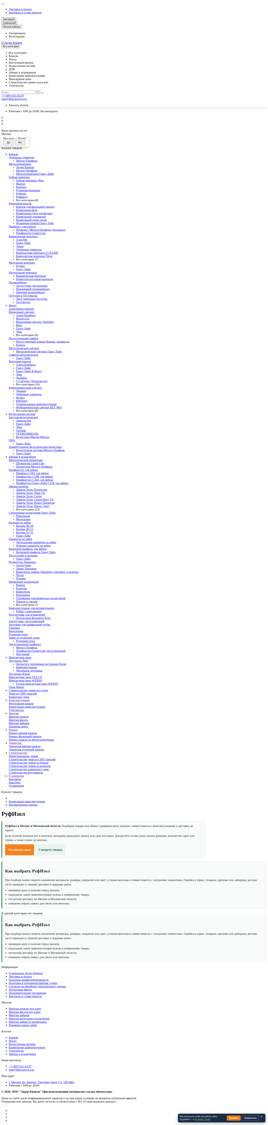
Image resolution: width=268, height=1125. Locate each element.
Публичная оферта (20, 989)
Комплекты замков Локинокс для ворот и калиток (47, 571)
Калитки (21, 588)
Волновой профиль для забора (27, 548)
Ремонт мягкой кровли (23, 733)
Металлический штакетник (26, 460)
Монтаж (14, 713)
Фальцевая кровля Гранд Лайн (35, 223)
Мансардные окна (20, 657)
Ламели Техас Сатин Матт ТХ (35, 499)
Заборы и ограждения (22, 456)
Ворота (20, 585)
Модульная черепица (22, 262)
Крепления (23, 594)
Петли (20, 575)
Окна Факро (16, 687)
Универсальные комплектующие (36, 404)
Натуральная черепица (23, 272)
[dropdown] (2, 4)
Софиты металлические (23, 354)
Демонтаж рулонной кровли (26, 749)
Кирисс (20, 344)
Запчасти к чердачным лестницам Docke (41, 664)
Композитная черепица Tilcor (34, 256)
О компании (16, 775)
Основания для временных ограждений (40, 598)
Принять (233, 1118)
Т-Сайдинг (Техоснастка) (31, 381)
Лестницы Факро (19, 673)
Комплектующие (26, 667)
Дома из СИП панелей (23, 693)
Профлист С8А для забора (32, 473)
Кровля (13, 154)
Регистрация (16, 36)
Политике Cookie (202, 1119)
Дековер (21, 391)
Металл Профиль (26, 160)
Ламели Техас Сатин (29, 496)
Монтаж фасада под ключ (24, 1012)
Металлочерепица (20, 164)
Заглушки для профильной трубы (29, 624)
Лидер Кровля (25, 167)
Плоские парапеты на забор (33, 545)
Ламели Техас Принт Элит (32, 506)
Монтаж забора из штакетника (28, 1021)
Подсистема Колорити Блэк (33, 618)
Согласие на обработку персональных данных (37, 986)
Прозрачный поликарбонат (33, 289)
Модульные (23, 519)
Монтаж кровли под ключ (25, 1008)
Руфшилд (22, 196)
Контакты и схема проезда (25, 12)
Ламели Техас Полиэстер (31, 489)
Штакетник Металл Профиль (34, 466)
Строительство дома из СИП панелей (32, 759)
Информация (9, 967)
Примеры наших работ (23, 1025)
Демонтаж (15, 743)
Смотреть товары (50, 849)
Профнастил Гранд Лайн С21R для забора (42, 483)
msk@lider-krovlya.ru (14, 99)
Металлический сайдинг (24, 348)
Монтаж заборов (19, 723)
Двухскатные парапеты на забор (36, 542)
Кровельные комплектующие (27, 706)
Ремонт (13, 729)
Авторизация (17, 33)
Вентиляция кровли (21, 703)
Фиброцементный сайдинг (25, 387)
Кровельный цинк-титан (31, 219)
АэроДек (21, 239)
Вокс (19, 325)
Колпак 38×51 (24, 529)
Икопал (20, 183)
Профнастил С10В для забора (34, 476)
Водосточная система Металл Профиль (40, 450)
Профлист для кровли (22, 226)
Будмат (20, 266)
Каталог (6, 1031)
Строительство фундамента (26, 772)
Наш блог (15, 782)
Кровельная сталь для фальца (34, 213)
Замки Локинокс (26, 568)
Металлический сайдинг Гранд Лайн (39, 351)
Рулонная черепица (28, 190)
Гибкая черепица (19, 177)
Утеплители (16, 710)
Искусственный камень (23, 338)
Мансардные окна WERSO (25, 680)
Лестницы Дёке (18, 660)
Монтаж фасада (18, 719)
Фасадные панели (20, 361)
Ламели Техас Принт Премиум (35, 502)
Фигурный (23, 654)
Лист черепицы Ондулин (31, 298)
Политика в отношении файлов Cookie (33, 983)
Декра (20, 246)
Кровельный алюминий (31, 216)
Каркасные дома (19, 696)
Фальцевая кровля (20, 203)
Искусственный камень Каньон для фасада (42, 341)
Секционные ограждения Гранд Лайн (32, 512)
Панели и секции (27, 601)
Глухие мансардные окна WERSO (37, 683)
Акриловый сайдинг (21, 308)
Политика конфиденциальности (29, 979)
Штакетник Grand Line (30, 463)
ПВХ (12, 440)
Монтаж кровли (19, 716)
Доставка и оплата (20, 9)
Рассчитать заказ (19, 849)
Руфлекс (21, 193)
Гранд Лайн (23, 243)
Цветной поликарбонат (30, 292)
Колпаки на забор (20, 522)
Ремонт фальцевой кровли (25, 736)
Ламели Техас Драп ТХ (30, 493)
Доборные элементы (21, 157)
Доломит (21, 377)
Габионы (14, 627)
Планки (21, 578)
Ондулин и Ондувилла (23, 295)
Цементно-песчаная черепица (34, 279)
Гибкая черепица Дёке (30, 180)
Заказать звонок (18, 105)
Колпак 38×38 (24, 525)
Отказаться (250, 1118)
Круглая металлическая (23, 417)
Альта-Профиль (26, 315)
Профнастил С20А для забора (34, 479)
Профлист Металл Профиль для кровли (40, 229)
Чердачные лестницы (29, 670)
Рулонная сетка (18, 634)
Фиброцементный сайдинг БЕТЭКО (39, 407)
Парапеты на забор (20, 539)
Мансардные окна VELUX (25, 677)
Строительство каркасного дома (29, 769)
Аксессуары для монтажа (31, 285)
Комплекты (23, 591)
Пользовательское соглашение (27, 993)
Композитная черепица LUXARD (37, 252)
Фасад (12, 305)
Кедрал (20, 397)
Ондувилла (23, 302)
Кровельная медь (26, 210)
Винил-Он (22, 318)
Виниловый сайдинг (22, 312)
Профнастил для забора (23, 469)
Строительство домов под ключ (28, 690)
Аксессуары (23, 565)
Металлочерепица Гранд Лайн (35, 173)
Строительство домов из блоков (28, 762)
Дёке (19, 331)
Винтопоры (16, 631)
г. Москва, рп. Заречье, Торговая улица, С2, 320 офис (42, 1082)
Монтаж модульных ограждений (29, 1018)
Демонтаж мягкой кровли (25, 746)
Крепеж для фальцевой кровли (35, 206)
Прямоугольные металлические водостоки (35, 446)
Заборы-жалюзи (18, 486)
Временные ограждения (24, 581)
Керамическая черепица (31, 275)
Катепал (21, 187)
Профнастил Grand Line (31, 233)
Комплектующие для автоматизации (31, 608)
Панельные (23, 516)
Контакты (15, 779)
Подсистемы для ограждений (27, 614)
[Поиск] (42, 93)
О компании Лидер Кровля (25, 973)
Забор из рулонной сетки (24, 637)
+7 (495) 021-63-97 (12, 95)
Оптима (21, 430)
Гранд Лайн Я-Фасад (29, 371)
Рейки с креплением (28, 611)
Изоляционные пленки (23, 804)
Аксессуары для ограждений (26, 621)
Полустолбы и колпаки (23, 555)
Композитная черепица (23, 236)
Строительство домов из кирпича (30, 766)
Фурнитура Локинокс (22, 562)
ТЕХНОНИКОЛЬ (27, 433)
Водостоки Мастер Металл (32, 437)
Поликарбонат (18, 282)
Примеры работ (18, 726)
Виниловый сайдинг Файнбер (35, 321)
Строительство (18, 752)
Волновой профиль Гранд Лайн (35, 552)
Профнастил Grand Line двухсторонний (40, 650)
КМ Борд (21, 400)
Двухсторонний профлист (25, 644)
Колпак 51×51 (24, 532)
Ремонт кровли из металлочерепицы (31, 739)
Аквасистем (23, 420)
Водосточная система (22, 414)
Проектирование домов (23, 756)
